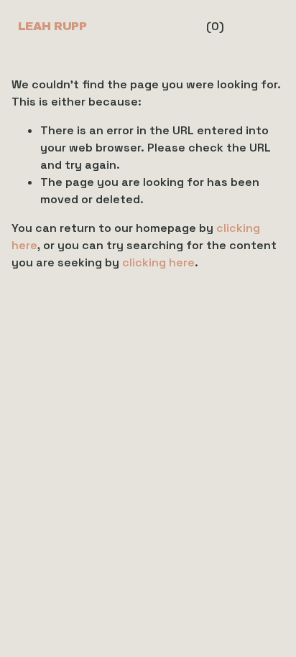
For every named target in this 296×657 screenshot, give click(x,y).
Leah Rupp (52, 26)
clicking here (158, 262)
